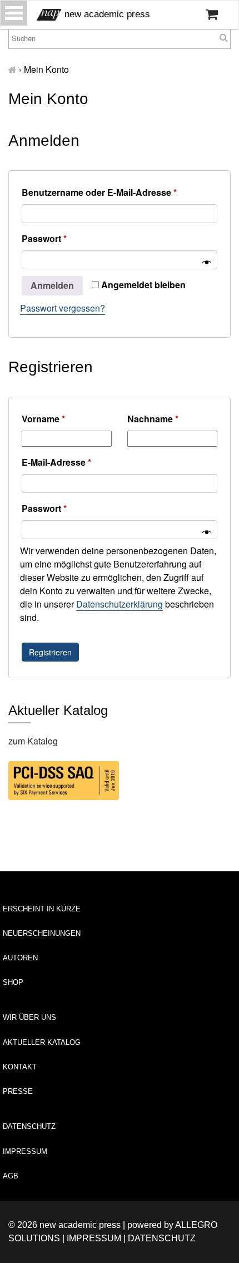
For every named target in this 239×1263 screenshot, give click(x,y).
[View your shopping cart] (212, 14)
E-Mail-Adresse (59, 463)
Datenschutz (29, 1126)
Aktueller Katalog (42, 1042)
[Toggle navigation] (14, 13)
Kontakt (20, 1067)
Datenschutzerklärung (119, 604)
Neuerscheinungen (42, 933)
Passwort (47, 239)
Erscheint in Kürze (42, 909)
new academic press (106, 14)
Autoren (20, 958)
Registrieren (50, 652)
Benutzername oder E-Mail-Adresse (102, 193)
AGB (10, 1176)
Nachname (152, 418)
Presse (18, 1091)
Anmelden (52, 285)
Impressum (25, 1151)
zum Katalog (33, 740)
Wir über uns (29, 1017)
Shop (13, 982)
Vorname (43, 418)
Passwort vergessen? (62, 308)
